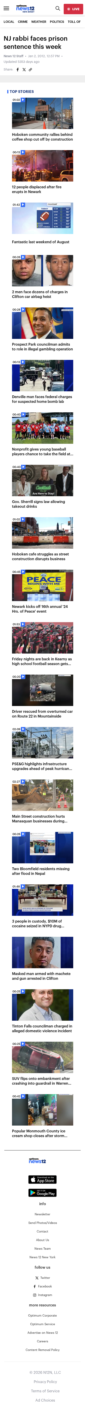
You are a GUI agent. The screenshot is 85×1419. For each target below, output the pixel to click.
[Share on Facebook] (17, 69)
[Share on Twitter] (24, 69)
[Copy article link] (30, 69)
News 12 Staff (13, 56)
